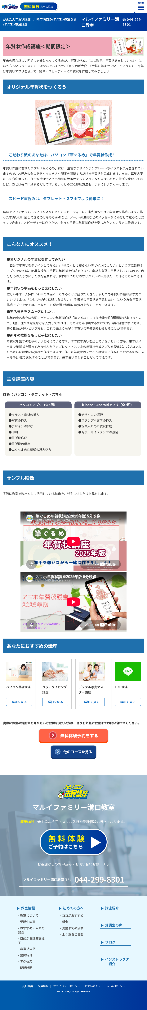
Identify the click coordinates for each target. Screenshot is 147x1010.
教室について (29, 915)
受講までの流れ (72, 928)
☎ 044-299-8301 (132, 22)
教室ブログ (27, 948)
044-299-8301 (99, 879)
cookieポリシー (115, 986)
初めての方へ (73, 908)
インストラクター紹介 (117, 961)
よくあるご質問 (72, 934)
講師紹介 (26, 955)
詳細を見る (19, 702)
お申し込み (39, 6)
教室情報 (28, 908)
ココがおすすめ (72, 915)
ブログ (110, 942)
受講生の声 (27, 921)
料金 (65, 921)
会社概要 (27, 986)
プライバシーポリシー (66, 986)
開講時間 (26, 967)
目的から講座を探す (31, 940)
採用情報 (43, 986)
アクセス (26, 961)
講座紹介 (112, 908)
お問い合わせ (93, 986)
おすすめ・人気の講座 (31, 930)
